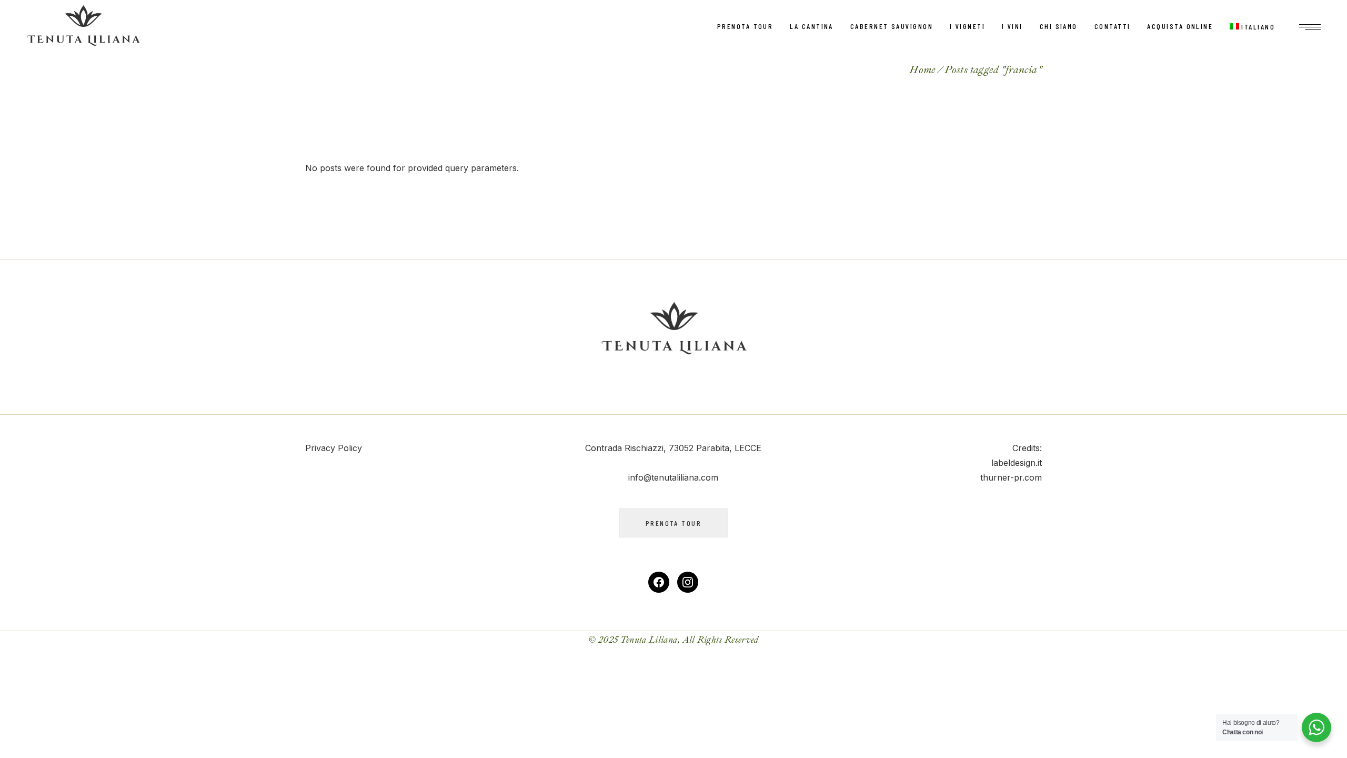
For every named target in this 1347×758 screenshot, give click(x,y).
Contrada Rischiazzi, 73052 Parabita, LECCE (673, 448)
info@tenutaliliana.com (673, 477)
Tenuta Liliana (649, 639)
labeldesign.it (1016, 462)
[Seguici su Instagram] (687, 582)
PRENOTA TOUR (673, 522)
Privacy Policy (333, 448)
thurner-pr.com (1011, 477)
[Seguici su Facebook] (658, 582)
